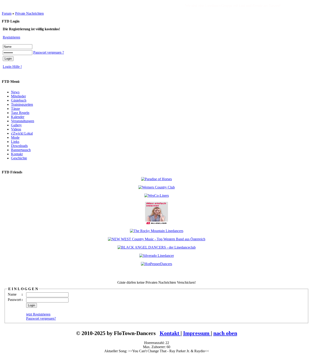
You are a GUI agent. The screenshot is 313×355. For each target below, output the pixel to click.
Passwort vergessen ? (48, 52)
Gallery (16, 125)
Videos (16, 129)
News (15, 92)
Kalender (17, 117)
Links (15, 142)
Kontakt (17, 154)
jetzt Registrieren (38, 314)
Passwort (14, 300)
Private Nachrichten (29, 13)
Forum (6, 13)
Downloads (19, 146)
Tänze (15, 109)
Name (12, 294)
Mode (15, 137)
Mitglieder (18, 96)
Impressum (197, 333)
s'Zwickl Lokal (22, 133)
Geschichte (19, 158)
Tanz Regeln (20, 113)
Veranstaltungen (22, 121)
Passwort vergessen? (41, 318)
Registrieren (11, 37)
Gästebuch (18, 100)
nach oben (225, 333)
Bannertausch (21, 150)
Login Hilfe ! (12, 67)
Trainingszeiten (22, 104)
